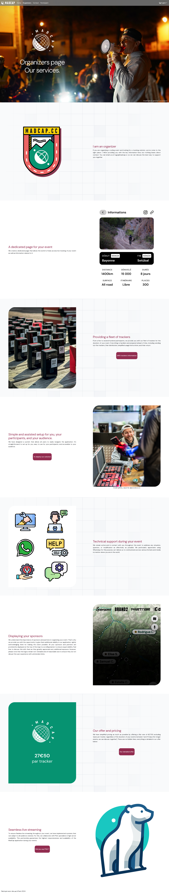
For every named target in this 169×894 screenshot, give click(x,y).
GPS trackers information (127, 356)
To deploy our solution (42, 457)
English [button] (163, 3)
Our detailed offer (127, 752)
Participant (44, 3)
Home (19, 3)
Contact (36, 3)
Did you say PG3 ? (42, 849)
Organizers (27, 3)
